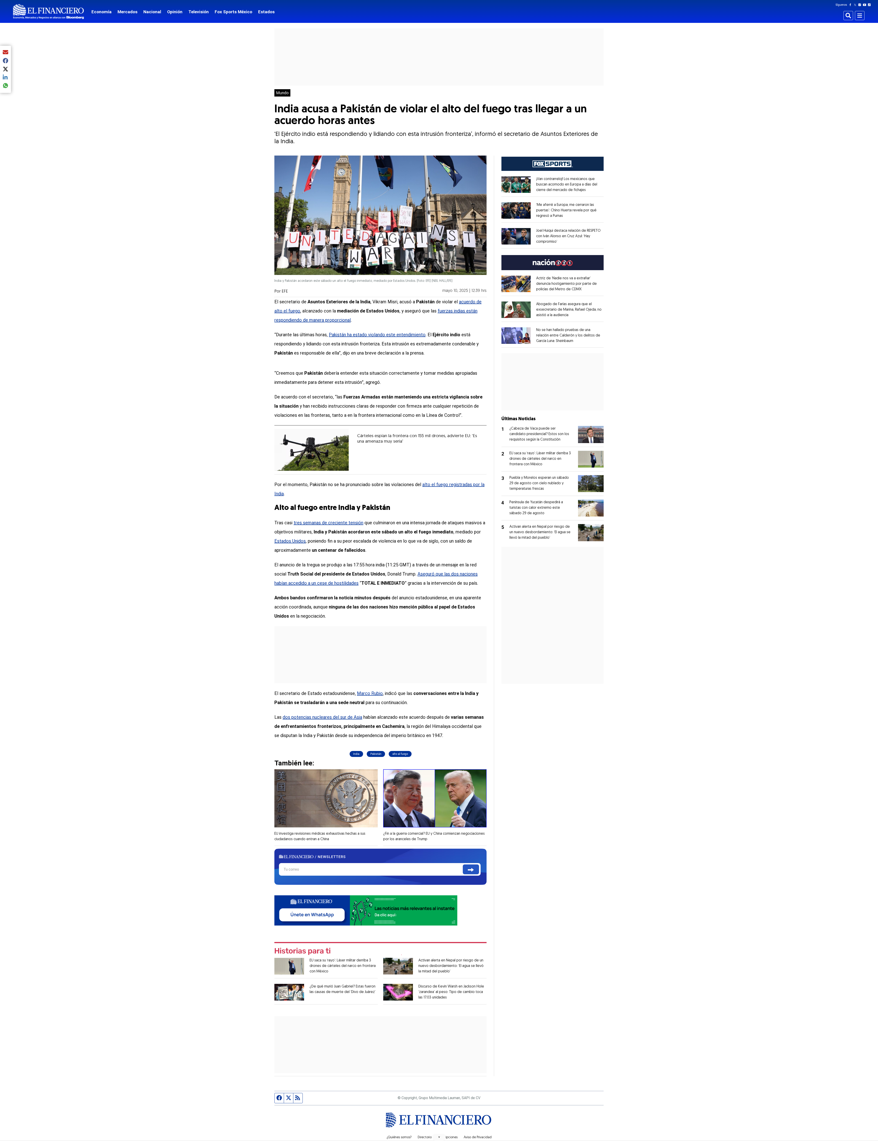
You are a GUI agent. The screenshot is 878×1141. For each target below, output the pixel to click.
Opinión (174, 11)
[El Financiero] (48, 11)
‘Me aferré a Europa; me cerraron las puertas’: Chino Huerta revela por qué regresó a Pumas (566, 210)
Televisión (198, 11)
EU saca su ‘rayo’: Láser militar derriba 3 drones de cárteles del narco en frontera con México (343, 966)
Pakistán (375, 754)
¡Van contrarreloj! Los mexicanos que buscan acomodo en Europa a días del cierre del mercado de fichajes (566, 184)
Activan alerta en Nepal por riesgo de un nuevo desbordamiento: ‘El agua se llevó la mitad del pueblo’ (451, 966)
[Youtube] (865, 5)
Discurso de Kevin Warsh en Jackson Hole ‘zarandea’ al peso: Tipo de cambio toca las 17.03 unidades (451, 992)
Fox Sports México (233, 11)
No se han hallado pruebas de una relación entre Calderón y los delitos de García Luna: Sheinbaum (568, 335)
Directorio (425, 1137)
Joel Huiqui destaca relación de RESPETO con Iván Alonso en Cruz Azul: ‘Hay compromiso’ (568, 236)
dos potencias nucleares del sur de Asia (322, 717)
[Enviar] (471, 869)
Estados (266, 11)
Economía (101, 11)
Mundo (282, 93)
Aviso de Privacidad (478, 1137)
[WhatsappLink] (365, 910)
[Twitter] (856, 5)
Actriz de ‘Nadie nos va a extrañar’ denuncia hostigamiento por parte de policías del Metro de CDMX (566, 284)
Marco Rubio (370, 693)
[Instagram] (860, 5)
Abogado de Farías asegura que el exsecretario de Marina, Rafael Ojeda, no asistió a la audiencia (569, 309)
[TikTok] (870, 5)
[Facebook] (851, 5)
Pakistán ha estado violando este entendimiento (377, 334)
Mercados (127, 11)
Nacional (152, 11)
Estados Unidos (290, 541)
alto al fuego (400, 754)
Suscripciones (448, 1137)
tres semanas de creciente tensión (328, 522)
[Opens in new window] (516, 184)
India (356, 754)
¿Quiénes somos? (399, 1137)
